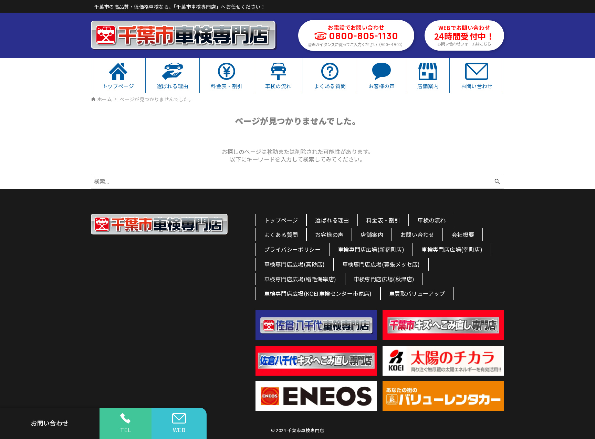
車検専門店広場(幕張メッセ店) (381, 264)
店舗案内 (372, 234)
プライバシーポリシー (292, 249)
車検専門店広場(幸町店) (451, 249)
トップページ (281, 220)
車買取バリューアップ (417, 293)
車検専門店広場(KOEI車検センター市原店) (318, 293)
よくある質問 (281, 234)
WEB (179, 430)
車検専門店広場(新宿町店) (371, 249)
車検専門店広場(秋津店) (384, 279)
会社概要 (462, 234)
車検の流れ (431, 220)
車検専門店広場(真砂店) (294, 264)
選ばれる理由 (332, 220)
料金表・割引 (383, 220)
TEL (125, 430)
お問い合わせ (417, 234)
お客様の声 (329, 234)
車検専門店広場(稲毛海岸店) (300, 279)
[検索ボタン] (497, 181)
